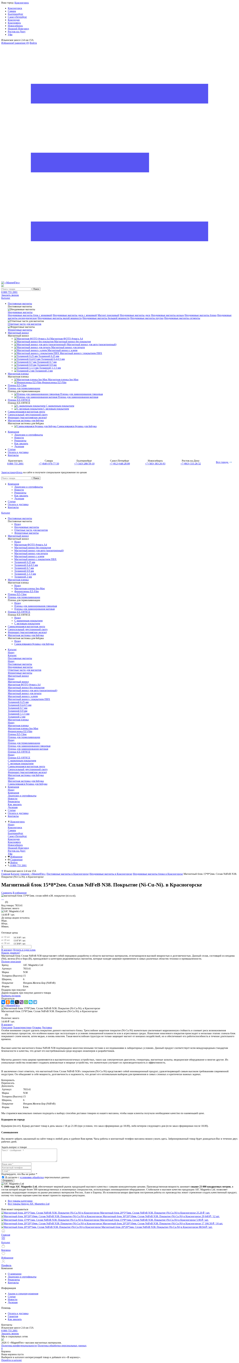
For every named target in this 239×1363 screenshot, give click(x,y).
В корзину (7, 949)
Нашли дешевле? (10, 952)
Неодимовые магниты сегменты (182, 318)
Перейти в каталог (11, 1360)
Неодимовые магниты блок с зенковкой (30, 315)
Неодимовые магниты (20, 312)
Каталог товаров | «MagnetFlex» (28, 874)
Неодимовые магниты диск (135, 315)
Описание (7, 1027)
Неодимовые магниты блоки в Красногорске (158, 874)
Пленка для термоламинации (24, 743)
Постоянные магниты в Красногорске (67, 874)
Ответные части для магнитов (24, 324)
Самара (12, 11)
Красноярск (14, 22)
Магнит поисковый (108, 315)
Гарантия (13, 1316)
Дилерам (19, 446)
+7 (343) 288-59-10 (84, 463)
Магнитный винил (18, 681)
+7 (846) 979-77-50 (49, 463)
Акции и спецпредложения (23, 1293)
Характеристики (22, 1027)
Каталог (5, 512)
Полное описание (11, 961)
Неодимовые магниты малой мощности (60, 318)
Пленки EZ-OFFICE (19, 757)
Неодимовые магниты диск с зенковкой (75, 315)
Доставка (47, 1027)
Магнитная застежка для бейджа (26, 781)
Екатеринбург (15, 14)
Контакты (13, 455)
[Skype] (31, 1002)
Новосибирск (15, 25)
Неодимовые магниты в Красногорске (110, 874)
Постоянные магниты (20, 664)
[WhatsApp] (26, 1002)
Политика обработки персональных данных (62, 1345)
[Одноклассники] (8, 1002)
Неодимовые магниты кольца (167, 315)
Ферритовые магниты (20, 329)
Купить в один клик (24, 949)
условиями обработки (32, 1177)
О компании (14, 1273)
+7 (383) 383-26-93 (155, 463)
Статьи (12, 449)
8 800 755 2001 (9, 292)
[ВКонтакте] (3, 1002)
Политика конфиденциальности (19, 1345)
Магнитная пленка (18, 725)
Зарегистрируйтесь (11, 472)
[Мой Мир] (12, 1002)
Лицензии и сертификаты (28, 434)
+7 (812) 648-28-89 (120, 463)
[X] (17, 1002)
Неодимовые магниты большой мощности (106, 318)
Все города (222, 462)
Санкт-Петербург (17, 17)
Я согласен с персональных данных (37, 1177)
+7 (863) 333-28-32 (190, 463)
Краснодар (14, 20)
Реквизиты (20, 440)
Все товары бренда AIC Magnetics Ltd (28, 1203)
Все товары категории (20, 1201)
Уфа (10, 34)
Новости (19, 437)
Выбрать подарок (11, 995)
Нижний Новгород (18, 28)
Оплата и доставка (18, 452)
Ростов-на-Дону (17, 31)
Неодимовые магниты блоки (201, 315)
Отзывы (36, 1027)
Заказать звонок (10, 295)
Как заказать (21, 443)
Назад (17, 524)
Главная (5, 874)
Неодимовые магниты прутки (147, 318)
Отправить (8, 1180)
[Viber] (21, 1002)
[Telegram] (35, 1002)
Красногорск (21, 2)
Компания (13, 431)
